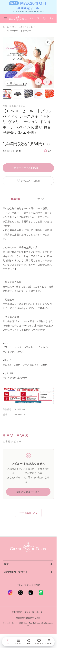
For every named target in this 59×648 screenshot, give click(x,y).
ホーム (6, 27)
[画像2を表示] (17, 94)
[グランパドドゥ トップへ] (28, 547)
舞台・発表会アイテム (22, 27)
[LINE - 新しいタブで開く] (40, 592)
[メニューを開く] (5, 18)
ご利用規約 (17, 612)
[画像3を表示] (28, 94)
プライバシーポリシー (35, 612)
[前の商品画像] (38, 81)
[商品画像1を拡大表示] (28, 62)
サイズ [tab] (41, 199)
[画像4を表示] (38, 94)
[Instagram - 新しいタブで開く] (10, 592)
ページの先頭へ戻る (28, 513)
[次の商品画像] (46, 81)
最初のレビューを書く (28, 491)
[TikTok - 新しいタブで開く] (30, 592)
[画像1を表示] (7, 94)
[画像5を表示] (49, 94)
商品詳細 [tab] (15, 199)
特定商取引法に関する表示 (28, 618)
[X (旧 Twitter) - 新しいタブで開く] (20, 592)
